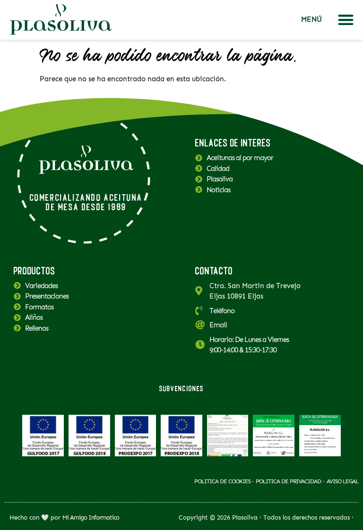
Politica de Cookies (223, 481)
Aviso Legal (342, 481)
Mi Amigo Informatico (90, 517)
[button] (345, 20)
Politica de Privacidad (288, 481)
